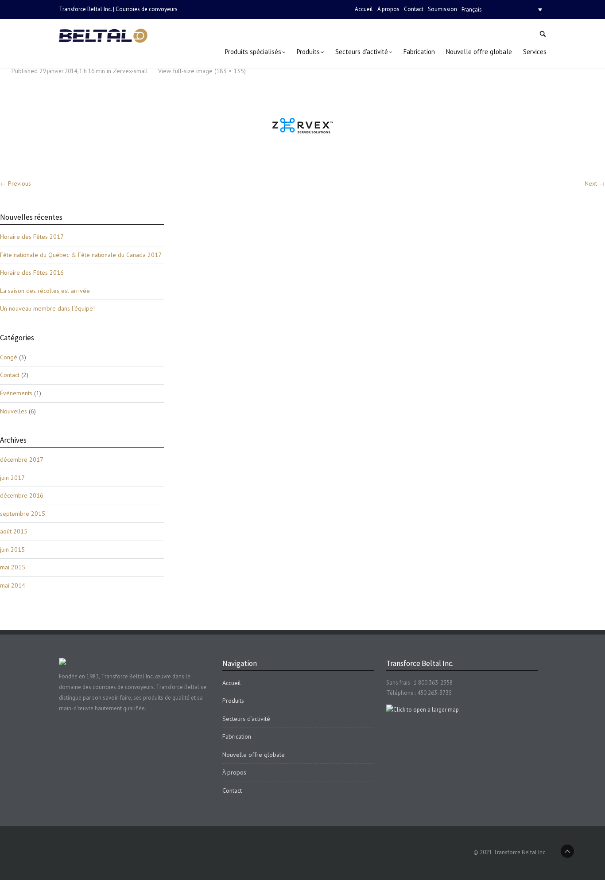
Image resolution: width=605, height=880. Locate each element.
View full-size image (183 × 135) (202, 71)
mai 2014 (12, 585)
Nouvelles (13, 411)
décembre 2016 (21, 495)
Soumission (442, 9)
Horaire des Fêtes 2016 (32, 272)
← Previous (15, 183)
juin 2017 (12, 478)
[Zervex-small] (303, 126)
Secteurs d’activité (246, 719)
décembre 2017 (21, 459)
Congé (8, 357)
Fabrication (236, 736)
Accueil (364, 9)
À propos (388, 9)
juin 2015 (12, 549)
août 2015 (13, 531)
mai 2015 (12, 567)
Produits (233, 701)
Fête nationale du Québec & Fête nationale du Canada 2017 (81, 255)
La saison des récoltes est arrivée (45, 291)
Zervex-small (130, 71)
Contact (413, 9)
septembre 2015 (22, 514)
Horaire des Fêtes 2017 (32, 237)
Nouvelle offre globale (253, 755)
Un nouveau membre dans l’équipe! (47, 308)
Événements (16, 393)
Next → (595, 183)
